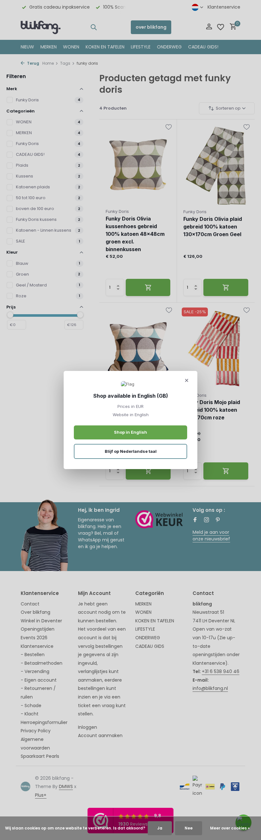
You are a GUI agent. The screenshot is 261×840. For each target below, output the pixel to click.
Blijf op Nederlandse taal (131, 451)
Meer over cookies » (230, 828)
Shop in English (130, 432)
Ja (159, 828)
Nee (189, 828)
